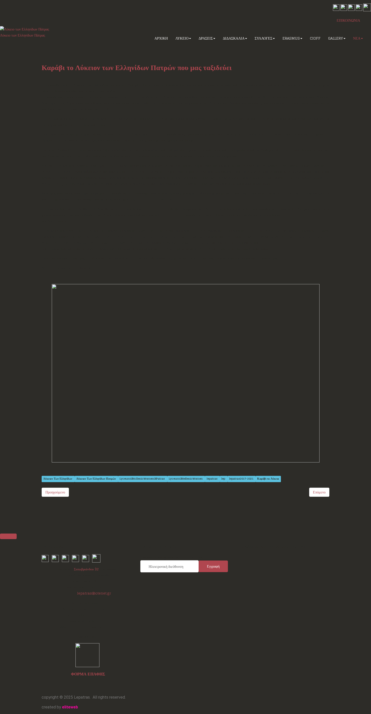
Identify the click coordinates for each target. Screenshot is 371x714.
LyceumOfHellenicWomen (186, 479)
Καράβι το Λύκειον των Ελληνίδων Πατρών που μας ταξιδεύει (137, 67)
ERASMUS (291, 38)
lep (223, 479)
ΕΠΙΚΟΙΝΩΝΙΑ (348, 20)
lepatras (212, 479)
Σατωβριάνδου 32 (86, 569)
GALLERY (335, 38)
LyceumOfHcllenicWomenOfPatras (143, 479)
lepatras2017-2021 (241, 479)
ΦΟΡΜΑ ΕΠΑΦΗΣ (88, 673)
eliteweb (70, 707)
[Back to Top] (8, 536)
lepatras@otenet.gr (94, 593)
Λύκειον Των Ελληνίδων (58, 479)
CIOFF (315, 38)
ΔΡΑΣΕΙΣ (206, 38)
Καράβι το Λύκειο (268, 479)
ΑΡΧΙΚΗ (161, 38)
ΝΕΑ (356, 38)
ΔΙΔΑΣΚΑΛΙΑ (234, 38)
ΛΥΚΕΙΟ (182, 38)
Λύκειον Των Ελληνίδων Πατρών (96, 479)
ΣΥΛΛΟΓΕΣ (263, 38)
